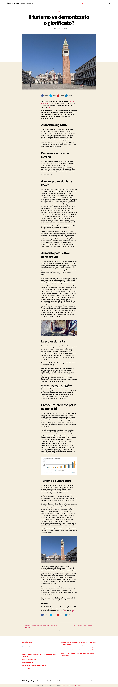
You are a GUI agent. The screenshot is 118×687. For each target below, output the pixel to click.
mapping (91, 647)
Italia (79, 647)
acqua (71, 642)
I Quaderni (96, 3)
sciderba (82, 651)
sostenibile (62, 653)
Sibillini (90, 651)
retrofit (75, 651)
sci (80, 651)
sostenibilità (70, 653)
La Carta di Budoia (27, 669)
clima (93, 644)
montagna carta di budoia (74, 649)
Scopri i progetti (27, 642)
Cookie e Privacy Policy (43, 681)
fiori (71, 647)
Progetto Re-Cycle (79, 3)
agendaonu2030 (83, 642)
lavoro (86, 647)
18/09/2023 (66, 28)
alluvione (94, 642)
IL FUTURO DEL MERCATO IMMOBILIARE (34, 666)
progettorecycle (65, 651)
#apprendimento (63, 642)
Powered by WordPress (56, 681)
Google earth (76, 647)
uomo (62, 655)
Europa (65, 647)
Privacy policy (65, 685)
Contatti (102, 3)
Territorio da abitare (28, 662)
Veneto (66, 655)
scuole (86, 651)
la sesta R (82, 647)
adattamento (75, 642)
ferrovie (68, 647)
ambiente (67, 645)
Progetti (89, 3)
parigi (92, 649)
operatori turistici (82, 649)
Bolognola (82, 644)
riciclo (77, 651)
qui (49, 107)
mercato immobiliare (65, 649)
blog (59, 11)
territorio (78, 653)
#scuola (68, 642)
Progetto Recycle (13, 3)
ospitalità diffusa (87, 649)
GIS (72, 647)
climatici (62, 647)
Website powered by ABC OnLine (75, 685)
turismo (83, 653)
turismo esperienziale (90, 653)
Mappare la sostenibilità (29, 659)
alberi (91, 642)
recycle (71, 651)
